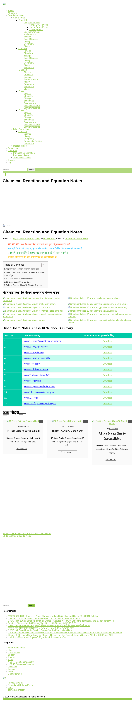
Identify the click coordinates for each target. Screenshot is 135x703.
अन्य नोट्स (9, 275)
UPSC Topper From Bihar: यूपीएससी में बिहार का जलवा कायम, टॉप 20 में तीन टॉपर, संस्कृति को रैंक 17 (49, 625)
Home (11, 10)
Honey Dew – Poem (38, 27)
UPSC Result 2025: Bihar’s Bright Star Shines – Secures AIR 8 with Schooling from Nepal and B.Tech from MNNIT (61, 621)
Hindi (85, 238)
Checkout (12, 150)
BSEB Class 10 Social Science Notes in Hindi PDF (27, 533)
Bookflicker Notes (16, 15)
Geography (29, 44)
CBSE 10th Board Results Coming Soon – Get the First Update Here (40, 630)
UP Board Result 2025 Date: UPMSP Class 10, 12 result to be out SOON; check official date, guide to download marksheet (65, 633)
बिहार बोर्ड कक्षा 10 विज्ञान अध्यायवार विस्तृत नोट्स (22, 269)
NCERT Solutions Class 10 (21, 664)
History (27, 41)
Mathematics (30, 34)
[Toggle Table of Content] (42, 265)
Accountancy (30, 103)
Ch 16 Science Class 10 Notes (17, 536)
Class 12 (22, 110)
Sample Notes (14, 148)
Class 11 (22, 91)
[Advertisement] (67, 204)
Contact (11, 160)
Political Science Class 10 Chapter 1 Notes (24, 285)
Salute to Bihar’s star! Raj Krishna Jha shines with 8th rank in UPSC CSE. (42, 623)
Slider (10, 671)
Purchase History (21, 155)
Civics (27, 46)
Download (107, 341)
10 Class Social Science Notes (18, 282)
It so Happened (36, 29)
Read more (21, 448)
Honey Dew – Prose (38, 25)
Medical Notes (20, 146)
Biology (27, 56)
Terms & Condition (16, 690)
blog (10, 650)
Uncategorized (15, 674)
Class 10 (22, 70)
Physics (27, 51)
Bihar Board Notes (21, 129)
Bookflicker (48, 238)
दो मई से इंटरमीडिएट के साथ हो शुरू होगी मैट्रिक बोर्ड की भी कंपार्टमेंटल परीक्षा (37, 637)
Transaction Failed (22, 158)
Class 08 (22, 20)
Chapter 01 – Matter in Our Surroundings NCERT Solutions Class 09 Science (44, 618)
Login (10, 162)
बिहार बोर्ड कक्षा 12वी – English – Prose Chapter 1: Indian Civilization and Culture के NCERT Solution (53, 616)
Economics (29, 67)
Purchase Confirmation (24, 153)
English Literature (32, 22)
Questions (12, 667)
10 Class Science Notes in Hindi (19, 279)
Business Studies (32, 105)
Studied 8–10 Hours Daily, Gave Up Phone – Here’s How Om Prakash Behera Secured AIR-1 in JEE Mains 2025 (60, 635)
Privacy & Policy (15, 683)
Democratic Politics (33, 141)
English (11, 655)
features (11, 657)
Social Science (31, 39)
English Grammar (32, 32)
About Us (12, 13)
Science (27, 37)
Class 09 (22, 48)
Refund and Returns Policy (20, 685)
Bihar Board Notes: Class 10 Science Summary (25, 272)
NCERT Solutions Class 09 (21, 662)
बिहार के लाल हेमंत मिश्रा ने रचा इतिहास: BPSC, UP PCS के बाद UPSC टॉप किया (41, 628)
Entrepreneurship (32, 108)
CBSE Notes (19, 18)
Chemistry (28, 53)
